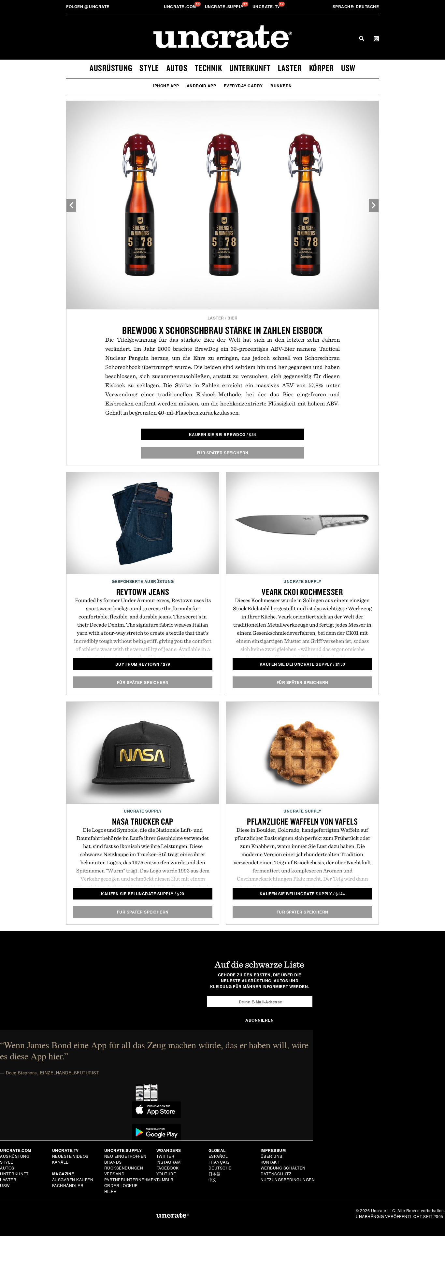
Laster (290, 67)
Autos (177, 67)
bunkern (281, 86)
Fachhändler (68, 1185)
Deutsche (356, 6)
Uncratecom (180, 6)
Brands (113, 1162)
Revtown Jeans (142, 591)
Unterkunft (250, 67)
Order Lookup (121, 1185)
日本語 (214, 1173)
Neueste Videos (70, 1156)
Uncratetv (266, 6)
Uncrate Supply (302, 581)
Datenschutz (276, 1173)
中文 (212, 1179)
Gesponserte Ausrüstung (143, 581)
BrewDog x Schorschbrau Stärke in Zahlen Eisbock (222, 330)
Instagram (168, 1162)
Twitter (165, 1156)
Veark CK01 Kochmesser (302, 591)
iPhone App (166, 86)
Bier (232, 318)
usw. (5, 1185)
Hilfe (110, 1191)
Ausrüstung (111, 67)
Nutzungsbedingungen (288, 1179)
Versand (114, 1173)
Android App (201, 86)
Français (219, 1162)
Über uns (271, 1156)
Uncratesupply (225, 6)
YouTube (166, 1173)
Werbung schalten (283, 1167)
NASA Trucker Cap (142, 821)
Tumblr (165, 1179)
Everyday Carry (243, 86)
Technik (208, 67)
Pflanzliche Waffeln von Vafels (302, 821)
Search (361, 38)
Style (149, 67)
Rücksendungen (123, 1167)
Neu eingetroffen (125, 1156)
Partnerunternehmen (130, 1179)
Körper (321, 67)
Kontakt (270, 1162)
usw (348, 67)
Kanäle (60, 1162)
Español (218, 1156)
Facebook (167, 1167)
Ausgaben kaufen (72, 1179)
